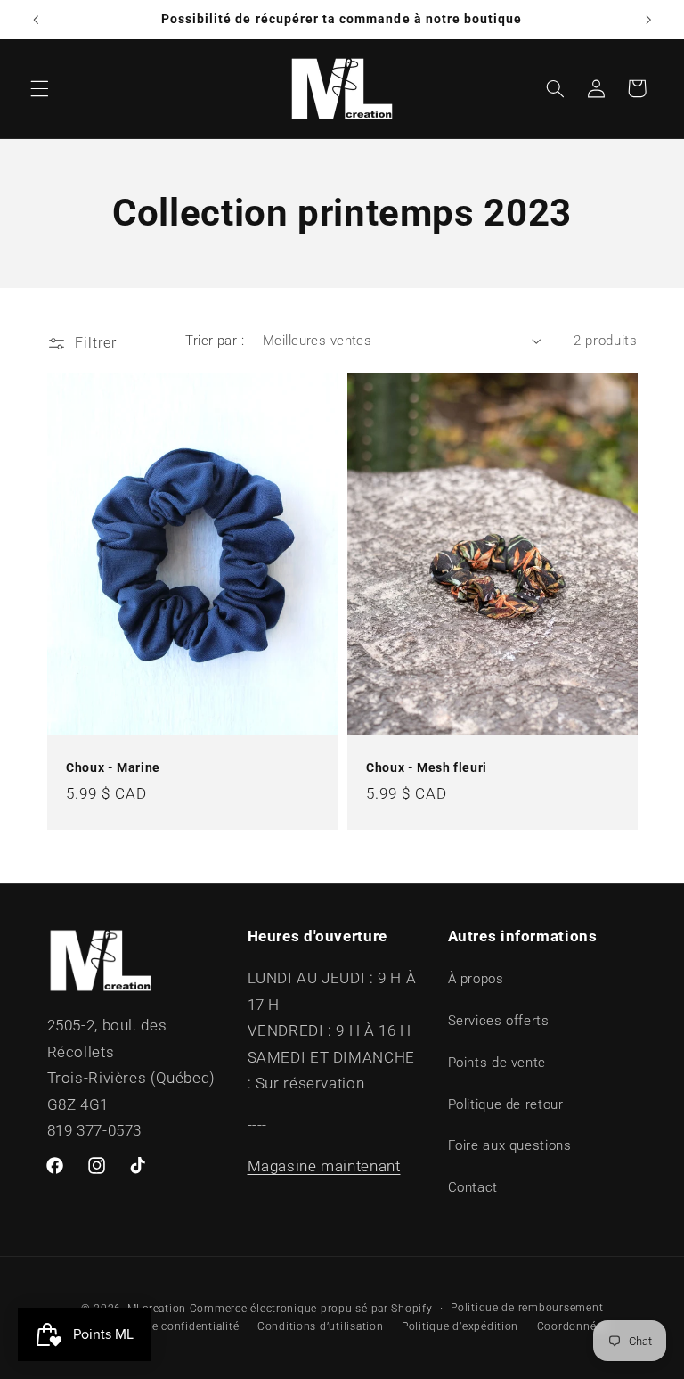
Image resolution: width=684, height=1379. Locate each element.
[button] (39, 88)
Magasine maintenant (324, 1166)
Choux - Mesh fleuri (426, 767)
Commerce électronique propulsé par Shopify (311, 1308)
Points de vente (497, 1063)
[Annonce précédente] (35, 19)
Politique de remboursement (527, 1307)
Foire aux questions (510, 1145)
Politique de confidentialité (167, 1326)
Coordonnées (572, 1326)
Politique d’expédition (460, 1326)
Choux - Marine (113, 767)
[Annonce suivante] (648, 19)
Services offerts (499, 1021)
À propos (476, 979)
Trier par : (214, 340)
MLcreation (156, 1308)
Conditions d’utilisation (320, 1326)
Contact (473, 1187)
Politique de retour (506, 1104)
